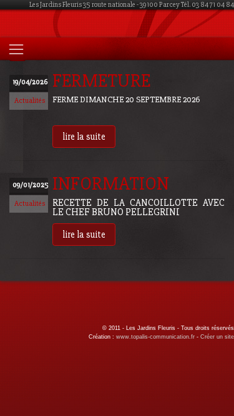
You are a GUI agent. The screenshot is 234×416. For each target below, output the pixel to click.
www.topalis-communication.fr (155, 337)
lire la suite (83, 136)
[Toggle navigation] (16, 49)
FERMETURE (101, 80)
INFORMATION (110, 183)
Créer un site (217, 337)
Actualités (29, 100)
